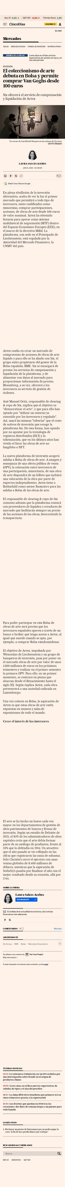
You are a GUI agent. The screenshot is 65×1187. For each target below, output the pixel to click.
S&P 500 (27, 18)
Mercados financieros (38, 944)
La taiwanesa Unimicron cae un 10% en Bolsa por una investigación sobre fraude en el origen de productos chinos (31, 1077)
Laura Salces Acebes (32, 163)
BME (16, 944)
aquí (46, 964)
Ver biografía (23, 899)
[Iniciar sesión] (60, 24)
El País (58, 31)
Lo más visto (10, 1122)
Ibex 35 (8, 18)
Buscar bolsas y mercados (17, 1145)
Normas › (58, 929)
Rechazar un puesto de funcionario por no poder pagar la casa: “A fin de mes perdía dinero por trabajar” (32, 1130)
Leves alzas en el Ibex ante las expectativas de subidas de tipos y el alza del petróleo (45, 57)
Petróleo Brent (49, 18)
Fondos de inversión (36, 47)
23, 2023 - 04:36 (32, 168)
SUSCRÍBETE (50, 24)
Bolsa (6, 47)
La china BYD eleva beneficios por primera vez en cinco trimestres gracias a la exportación (32, 1096)
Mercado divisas (18, 47)
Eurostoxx (16, 1160)
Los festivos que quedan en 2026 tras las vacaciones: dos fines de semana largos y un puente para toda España (32, 1106)
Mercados (12, 39)
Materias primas (55, 47)
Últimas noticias (12, 1068)
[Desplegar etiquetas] (60, 944)
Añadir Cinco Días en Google (19, 184)
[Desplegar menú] (5, 24)
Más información (9, 957)
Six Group (7, 944)
